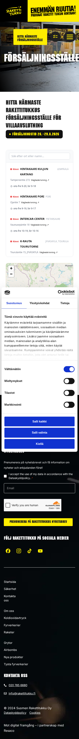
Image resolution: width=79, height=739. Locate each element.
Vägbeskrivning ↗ (40, 180)
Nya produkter (13, 657)
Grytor (8, 643)
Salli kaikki (39, 421)
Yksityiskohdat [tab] (39, 303)
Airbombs (10, 650)
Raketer (9, 632)
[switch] (69, 381)
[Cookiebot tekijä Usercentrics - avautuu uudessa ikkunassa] (58, 292)
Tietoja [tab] (65, 303)
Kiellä (39, 443)
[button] (11, 268)
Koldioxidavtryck (15, 618)
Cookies (34, 713)
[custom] (8, 551)
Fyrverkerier (12, 625)
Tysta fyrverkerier (16, 664)
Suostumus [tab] (14, 303)
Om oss (9, 611)
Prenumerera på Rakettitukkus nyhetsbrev (38, 522)
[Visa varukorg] (55, 37)
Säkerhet (10, 589)
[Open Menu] (70, 37)
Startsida (10, 582)
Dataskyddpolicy (15, 713)
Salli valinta (39, 432)
